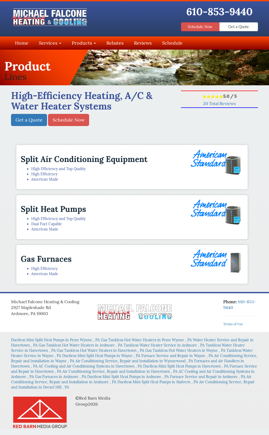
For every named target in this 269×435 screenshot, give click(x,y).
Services (49, 43)
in (55, 340)
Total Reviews (219, 103)
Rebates (114, 43)
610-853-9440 (219, 11)
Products (82, 43)
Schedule (172, 43)
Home (21, 43)
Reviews (143, 43)
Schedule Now (200, 26)
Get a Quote (238, 26)
